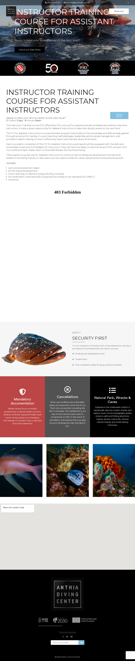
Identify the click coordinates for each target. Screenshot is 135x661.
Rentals (81, 11)
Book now (119, 11)
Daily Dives (55, 11)
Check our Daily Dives (29, 49)
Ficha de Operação (67, 632)
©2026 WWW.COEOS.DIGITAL (67, 657)
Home (43, 11)
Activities (69, 11)
